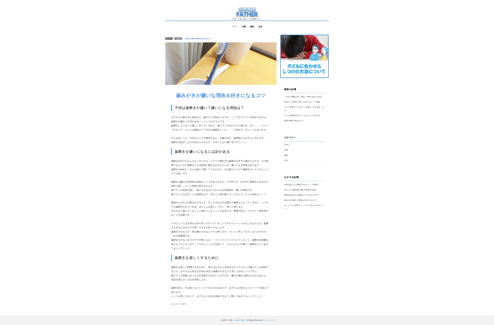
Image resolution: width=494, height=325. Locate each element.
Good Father (239, 320)
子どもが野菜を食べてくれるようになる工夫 (302, 115)
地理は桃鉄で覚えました (294, 121)
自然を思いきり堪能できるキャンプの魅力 (301, 185)
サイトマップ (269, 320)
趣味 (252, 26)
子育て (235, 26)
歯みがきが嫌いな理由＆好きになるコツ (300, 200)
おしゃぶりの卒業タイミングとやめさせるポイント (304, 206)
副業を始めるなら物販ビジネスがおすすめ (301, 195)
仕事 (244, 26)
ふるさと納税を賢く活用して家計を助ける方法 (303, 97)
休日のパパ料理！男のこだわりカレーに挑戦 (302, 102)
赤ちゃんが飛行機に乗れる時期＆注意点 (300, 190)
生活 (260, 26)
